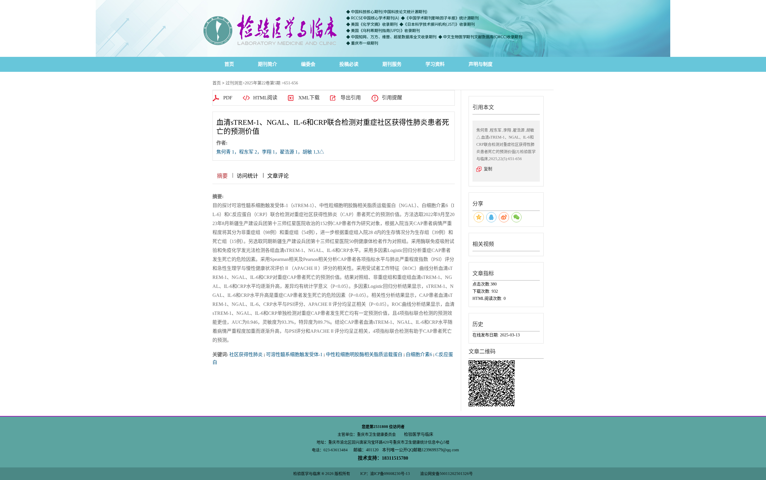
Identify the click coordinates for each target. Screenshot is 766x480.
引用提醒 (392, 98)
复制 (488, 169)
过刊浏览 (234, 83)
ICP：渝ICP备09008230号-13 (385, 473)
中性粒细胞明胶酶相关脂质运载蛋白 (364, 354)
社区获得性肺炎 (246, 354)
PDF (227, 98)
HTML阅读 (265, 98)
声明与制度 (481, 64)
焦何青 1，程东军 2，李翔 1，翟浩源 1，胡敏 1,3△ (270, 151)
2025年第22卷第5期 (262, 83)
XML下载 (309, 98)
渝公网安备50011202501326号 (446, 473)
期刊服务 (392, 64)
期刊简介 (267, 64)
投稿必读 (348, 64)
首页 (229, 64)
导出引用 (351, 98)
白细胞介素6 (419, 354)
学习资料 (435, 64)
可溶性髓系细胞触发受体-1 (294, 354)
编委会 (308, 64)
